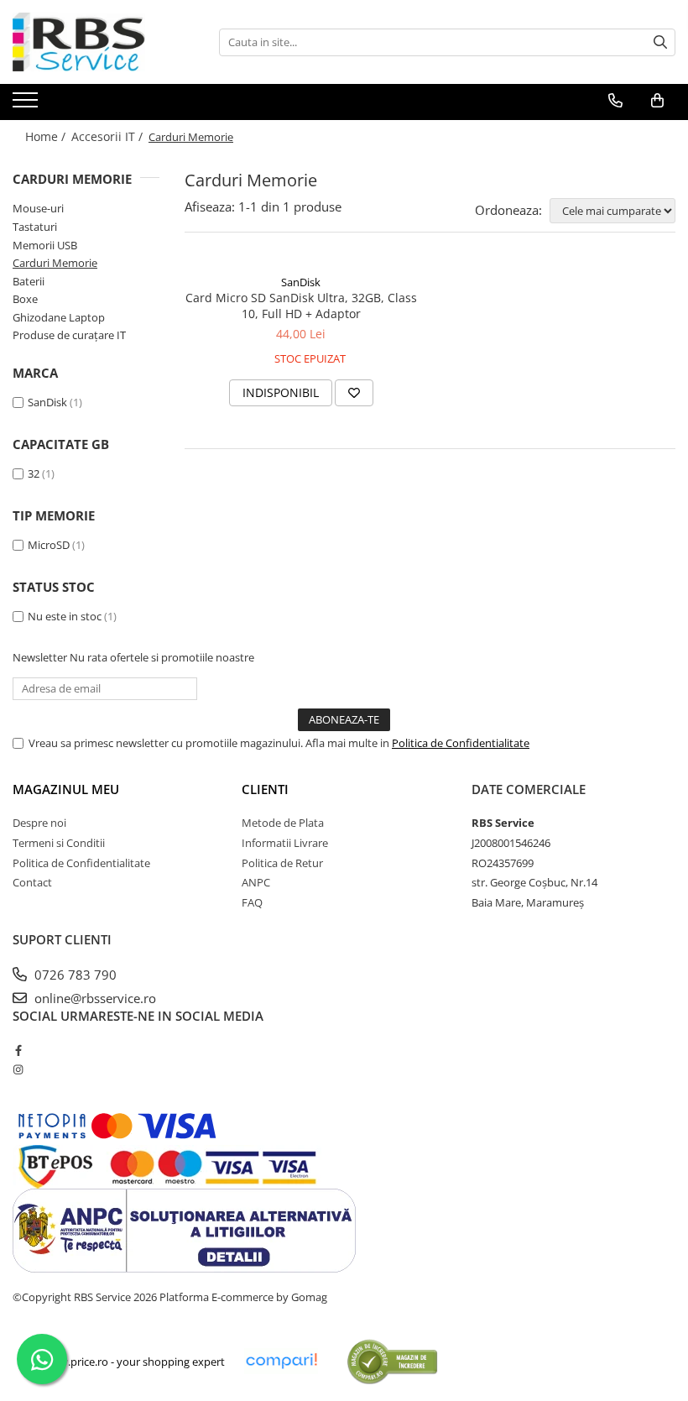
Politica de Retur (282, 862)
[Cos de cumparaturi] (657, 101)
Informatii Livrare (285, 842)
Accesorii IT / (108, 136)
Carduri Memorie (55, 262)
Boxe (25, 298)
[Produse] (27, 105)
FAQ (252, 902)
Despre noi (39, 822)
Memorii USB (45, 245)
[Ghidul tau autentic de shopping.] (281, 1361)
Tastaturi (35, 226)
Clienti (265, 789)
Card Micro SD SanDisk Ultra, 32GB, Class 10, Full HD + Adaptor (301, 305)
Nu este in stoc (65, 616)
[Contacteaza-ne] (615, 101)
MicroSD (49, 544)
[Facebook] (18, 1050)
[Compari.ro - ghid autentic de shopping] (392, 1361)
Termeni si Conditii (59, 842)
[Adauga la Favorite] (354, 392)
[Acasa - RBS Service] (96, 42)
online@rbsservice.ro (93, 998)
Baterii (28, 281)
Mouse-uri (38, 208)
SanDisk (47, 402)
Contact (32, 882)
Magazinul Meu (66, 789)
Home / (47, 136)
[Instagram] (18, 1069)
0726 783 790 (74, 974)
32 (33, 473)
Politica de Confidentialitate (460, 742)
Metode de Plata (283, 822)
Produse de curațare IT (69, 334)
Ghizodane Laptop (59, 317)
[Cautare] (660, 42)
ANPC (256, 882)
